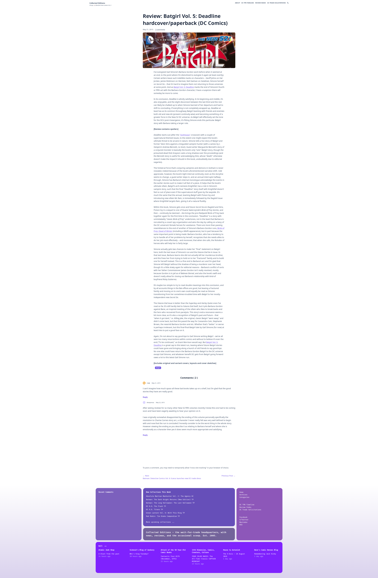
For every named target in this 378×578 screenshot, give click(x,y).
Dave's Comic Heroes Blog (266, 550)
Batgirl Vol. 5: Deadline (184, 87)
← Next (146, 476)
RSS (240, 525)
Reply (145, 397)
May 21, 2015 (156, 383)
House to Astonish (231, 550)
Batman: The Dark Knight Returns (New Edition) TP (169, 500)
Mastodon (243, 522)
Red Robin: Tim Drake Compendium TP (163, 516)
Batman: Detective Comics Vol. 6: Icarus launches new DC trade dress (172, 478)
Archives (243, 495)
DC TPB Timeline (247, 3)
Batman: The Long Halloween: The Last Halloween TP (170, 503)
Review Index (260, 3)
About (237, 3)
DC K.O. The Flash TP (156, 506)
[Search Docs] (288, 3)
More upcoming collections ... (160, 522)
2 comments (160, 29)
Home (241, 492)
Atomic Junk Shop (106, 550)
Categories (244, 497)
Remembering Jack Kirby (265, 554)
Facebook (243, 517)
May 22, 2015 (160, 402)
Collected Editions (97, 3)
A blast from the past (109, 554)
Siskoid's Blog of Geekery (142, 550)
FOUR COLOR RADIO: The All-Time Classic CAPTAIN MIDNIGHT (204, 558)
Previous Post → (228, 476)
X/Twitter (243, 520)
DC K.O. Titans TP (154, 509)
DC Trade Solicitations (276, 3)
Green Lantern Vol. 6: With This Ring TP (165, 513)
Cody (148, 383)
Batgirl (158, 368)
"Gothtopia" (185, 135)
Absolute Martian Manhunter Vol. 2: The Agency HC (169, 496)
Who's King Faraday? (139, 554)
